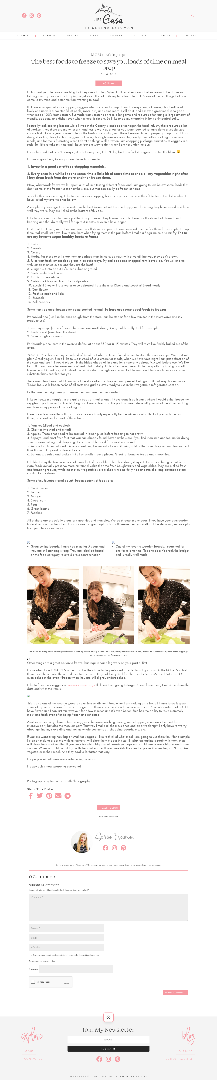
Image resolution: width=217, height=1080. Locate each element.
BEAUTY (72, 35)
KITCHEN (23, 35)
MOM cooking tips (108, 54)
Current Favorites (179, 1058)
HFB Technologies (133, 1076)
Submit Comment (175, 992)
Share (110, 83)
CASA (94, 35)
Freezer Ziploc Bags (80, 685)
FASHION (48, 35)
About (166, 35)
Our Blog (186, 1051)
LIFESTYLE (141, 35)
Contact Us (33, 1058)
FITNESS (116, 35)
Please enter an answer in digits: (43, 961)
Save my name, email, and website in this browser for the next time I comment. (66, 955)
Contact (190, 35)
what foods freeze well (108, 816)
